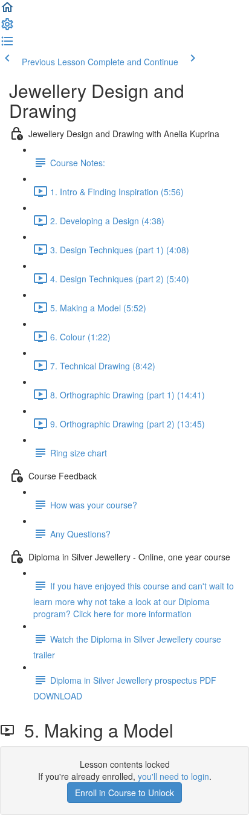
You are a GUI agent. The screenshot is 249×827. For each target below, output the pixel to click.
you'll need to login (173, 776)
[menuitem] (7, 28)
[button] (7, 11)
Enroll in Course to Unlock (124, 792)
